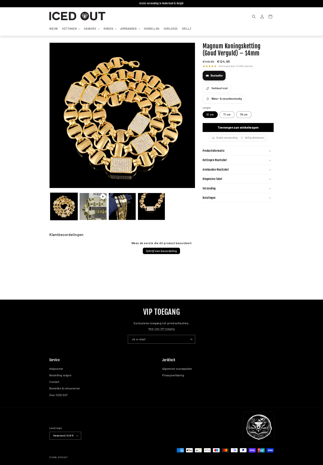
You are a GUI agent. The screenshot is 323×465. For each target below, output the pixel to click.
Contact (54, 381)
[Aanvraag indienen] (191, 339)
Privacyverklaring (173, 375)
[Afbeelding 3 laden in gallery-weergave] (151, 206)
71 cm (227, 114)
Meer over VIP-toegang (161, 328)
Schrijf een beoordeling (161, 251)
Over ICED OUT (58, 395)
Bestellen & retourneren (64, 388)
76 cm (244, 114)
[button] (71, 29)
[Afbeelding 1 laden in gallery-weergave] (64, 206)
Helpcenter (56, 368)
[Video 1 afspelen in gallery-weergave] (93, 206)
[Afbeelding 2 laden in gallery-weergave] (122, 206)
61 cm (210, 114)
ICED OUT (63, 457)
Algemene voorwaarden (177, 368)
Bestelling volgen (60, 375)
